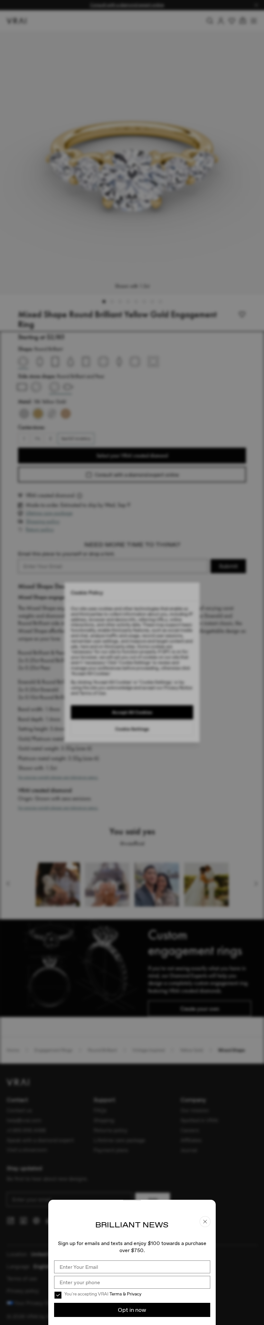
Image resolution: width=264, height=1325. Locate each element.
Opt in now (132, 1310)
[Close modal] (132, 662)
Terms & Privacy (125, 1294)
